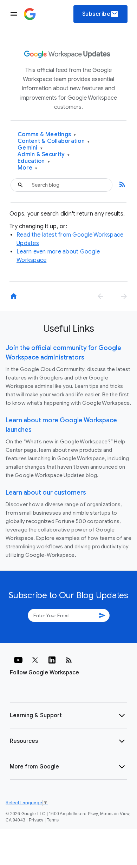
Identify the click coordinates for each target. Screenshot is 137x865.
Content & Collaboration (54, 141)
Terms (53, 820)
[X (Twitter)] (35, 660)
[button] (68, 715)
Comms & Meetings (47, 134)
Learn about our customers (46, 492)
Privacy (36, 820)
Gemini (30, 148)
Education (34, 161)
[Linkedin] (52, 660)
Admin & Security (44, 154)
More (28, 168)
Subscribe (100, 14)
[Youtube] (18, 660)
